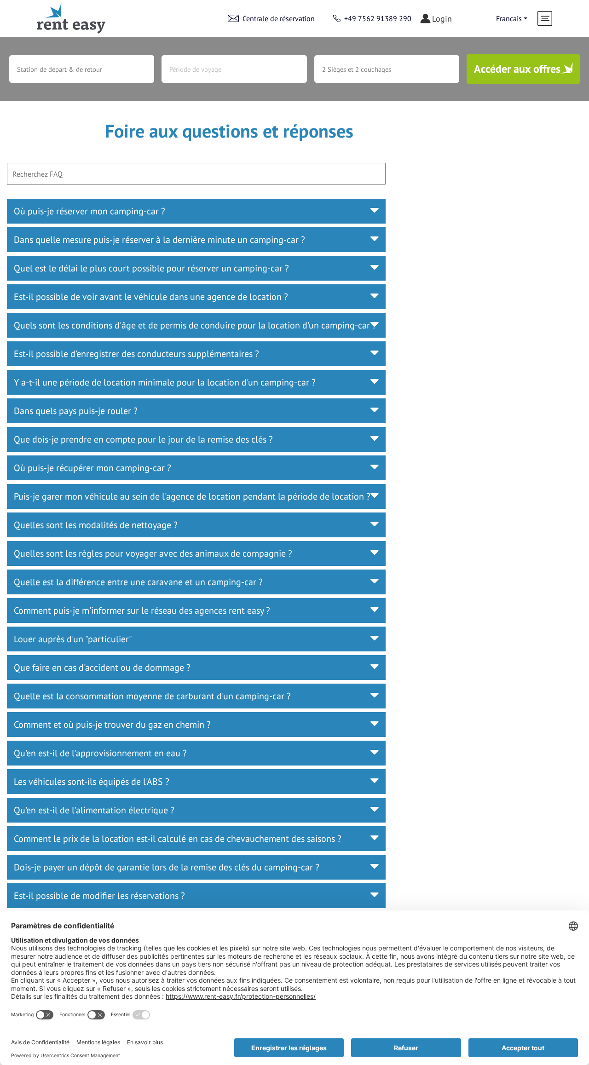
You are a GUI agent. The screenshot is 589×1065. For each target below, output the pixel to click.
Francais (509, 18)
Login (442, 18)
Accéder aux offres (517, 69)
